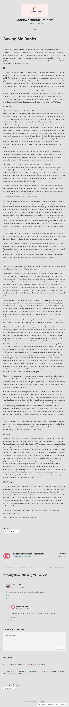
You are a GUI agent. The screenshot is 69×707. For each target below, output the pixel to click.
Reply (9, 598)
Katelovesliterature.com (34, 20)
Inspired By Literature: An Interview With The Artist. (19, 567)
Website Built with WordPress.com (34, 701)
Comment (59, 647)
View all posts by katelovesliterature (21, 556)
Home (34, 29)
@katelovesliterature (28, 671)
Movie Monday (23, 43)
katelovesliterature (10, 43)
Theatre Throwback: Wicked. (55, 567)
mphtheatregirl (16, 585)
